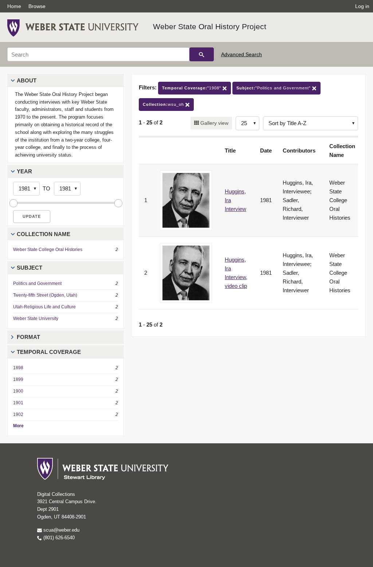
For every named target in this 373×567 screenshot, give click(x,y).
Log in (362, 6)
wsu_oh (164, 104)
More (18, 425)
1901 (18, 402)
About (26, 80)
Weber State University (35, 318)
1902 (18, 414)
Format (28, 337)
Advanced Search (241, 54)
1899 (18, 379)
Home (14, 6)
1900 (18, 391)
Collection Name (43, 234)
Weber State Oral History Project (209, 26)
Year (24, 171)
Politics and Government (37, 283)
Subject (29, 268)
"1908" (192, 88)
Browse (37, 6)
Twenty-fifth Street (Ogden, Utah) (45, 295)
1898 (18, 367)
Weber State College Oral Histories (47, 249)
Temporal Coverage (49, 352)
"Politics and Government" (274, 88)
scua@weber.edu (60, 530)
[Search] (201, 54)
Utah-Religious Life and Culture (44, 306)
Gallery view (213, 123)
